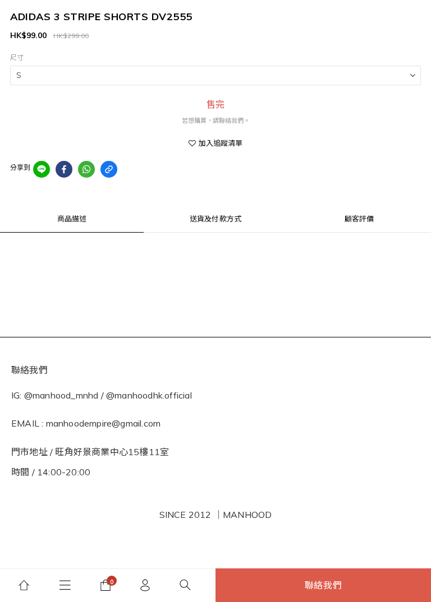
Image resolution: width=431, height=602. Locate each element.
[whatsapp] (86, 169)
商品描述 (72, 218)
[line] (41, 169)
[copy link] (108, 169)
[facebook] (64, 169)
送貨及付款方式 (215, 218)
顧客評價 (359, 218)
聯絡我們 (323, 585)
